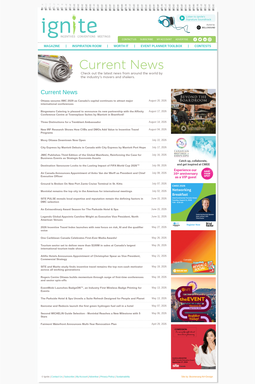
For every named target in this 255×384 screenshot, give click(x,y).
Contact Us (129, 39)
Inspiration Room (86, 46)
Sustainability (123, 376)
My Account (164, 39)
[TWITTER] (200, 39)
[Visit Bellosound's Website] (205, 27)
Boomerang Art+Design (201, 376)
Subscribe (146, 39)
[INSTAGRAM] (209, 39)
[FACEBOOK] (195, 39)
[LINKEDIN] (205, 39)
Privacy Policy (107, 376)
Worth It (121, 46)
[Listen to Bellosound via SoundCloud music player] (196, 18)
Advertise (181, 39)
